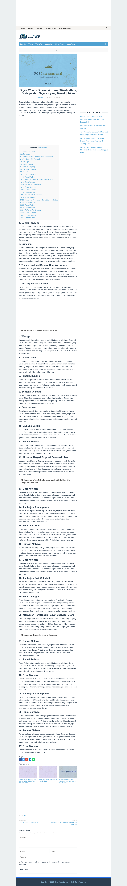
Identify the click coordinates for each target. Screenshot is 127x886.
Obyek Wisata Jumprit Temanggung (28, 821)
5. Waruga (24, 161)
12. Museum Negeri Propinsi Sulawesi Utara (37, 179)
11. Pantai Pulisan (27, 177)
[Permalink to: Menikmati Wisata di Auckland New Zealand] (48, 772)
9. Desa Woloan (26, 172)
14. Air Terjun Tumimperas (30, 184)
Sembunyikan (43, 147)
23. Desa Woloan (27, 207)
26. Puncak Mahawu (28, 215)
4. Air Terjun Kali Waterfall (30, 159)
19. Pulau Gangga (28, 197)
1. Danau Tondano (27, 151)
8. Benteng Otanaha (28, 169)
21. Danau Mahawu (28, 202)
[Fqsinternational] (29, 36)
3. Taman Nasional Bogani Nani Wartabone (36, 156)
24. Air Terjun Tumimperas (30, 210)
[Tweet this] (23, 759)
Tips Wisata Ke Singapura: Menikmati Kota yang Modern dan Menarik (67, 781)
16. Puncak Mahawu (28, 189)
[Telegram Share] (30, 759)
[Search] (105, 44)
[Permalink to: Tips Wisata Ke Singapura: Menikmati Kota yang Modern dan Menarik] (68, 772)
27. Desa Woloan (27, 217)
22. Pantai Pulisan (27, 205)
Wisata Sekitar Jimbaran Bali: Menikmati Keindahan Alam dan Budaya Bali (27, 781)
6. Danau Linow (26, 164)
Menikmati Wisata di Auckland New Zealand (48, 780)
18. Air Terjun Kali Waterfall (31, 195)
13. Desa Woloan (27, 182)
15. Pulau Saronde (28, 187)
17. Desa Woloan (27, 192)
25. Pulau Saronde (28, 212)
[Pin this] (26, 759)
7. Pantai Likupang (27, 166)
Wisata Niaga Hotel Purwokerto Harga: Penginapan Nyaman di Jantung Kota (92, 141)
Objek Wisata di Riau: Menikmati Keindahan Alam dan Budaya (64, 822)
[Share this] (20, 759)
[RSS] (106, 28)
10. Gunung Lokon (28, 174)
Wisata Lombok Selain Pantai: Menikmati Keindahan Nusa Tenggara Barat (94, 150)
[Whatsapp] (33, 759)
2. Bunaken (25, 154)
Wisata (26, 816)
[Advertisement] (63, 13)
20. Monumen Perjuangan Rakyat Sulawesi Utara (39, 200)
